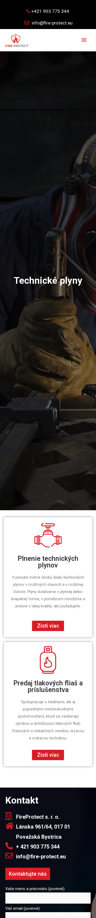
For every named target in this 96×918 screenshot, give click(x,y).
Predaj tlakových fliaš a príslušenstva (48, 686)
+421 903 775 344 (49, 11)
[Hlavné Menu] (84, 40)
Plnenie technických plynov (48, 562)
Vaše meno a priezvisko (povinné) (35, 888)
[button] (48, 626)
